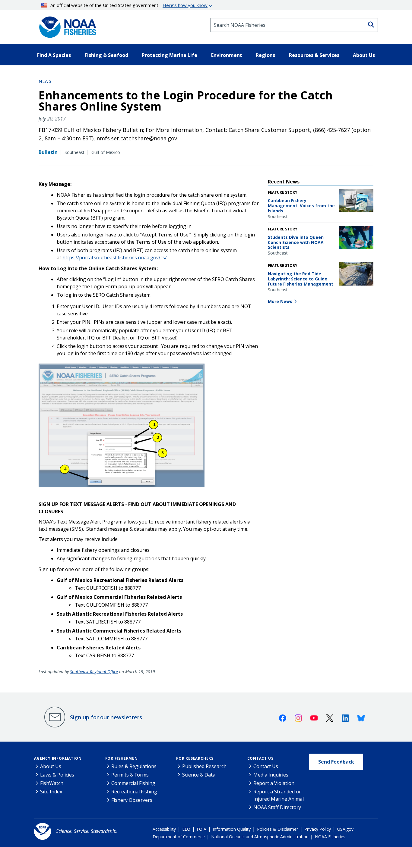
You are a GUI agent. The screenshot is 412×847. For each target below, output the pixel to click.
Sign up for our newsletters (106, 717)
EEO (186, 829)
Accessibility (164, 829)
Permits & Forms (130, 774)
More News (280, 301)
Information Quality (232, 829)
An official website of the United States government (129, 5)
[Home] (65, 25)
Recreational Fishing (134, 791)
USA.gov (345, 829)
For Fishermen (121, 758)
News (45, 81)
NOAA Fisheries (330, 836)
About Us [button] (364, 55)
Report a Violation (273, 783)
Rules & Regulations (134, 766)
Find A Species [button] (54, 55)
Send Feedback (336, 761)
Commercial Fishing (133, 783)
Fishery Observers (131, 800)
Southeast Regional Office (94, 671)
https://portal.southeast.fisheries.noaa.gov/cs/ (114, 257)
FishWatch (51, 783)
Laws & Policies (57, 774)
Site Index (51, 791)
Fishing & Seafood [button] (106, 55)
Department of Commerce (179, 836)
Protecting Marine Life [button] (169, 55)
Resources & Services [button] (314, 55)
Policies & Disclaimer (277, 829)
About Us (50, 766)
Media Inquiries (270, 774)
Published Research (204, 766)
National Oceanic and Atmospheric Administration (260, 836)
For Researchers (195, 758)
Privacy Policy (317, 829)
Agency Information (57, 758)
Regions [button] (265, 55)
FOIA (201, 829)
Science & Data (198, 774)
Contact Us (260, 758)
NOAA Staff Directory (277, 807)
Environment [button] (226, 55)
